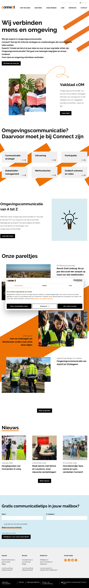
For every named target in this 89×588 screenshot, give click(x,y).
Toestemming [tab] (18, 285)
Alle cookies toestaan (69, 306)
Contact (84, 8)
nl (83, 2)
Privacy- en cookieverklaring (47, 583)
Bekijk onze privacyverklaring (11, 527)
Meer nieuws (44, 481)
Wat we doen (25, 8)
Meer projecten (44, 410)
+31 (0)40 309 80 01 (46, 568)
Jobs (62, 8)
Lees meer (66, 113)
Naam (4, 514)
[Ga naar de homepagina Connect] (8, 7)
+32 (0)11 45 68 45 (7, 568)
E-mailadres (50, 514)
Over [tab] (70, 285)
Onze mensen (51, 8)
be (80, 2)
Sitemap (21, 582)
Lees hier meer (7, 236)
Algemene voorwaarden (6, 583)
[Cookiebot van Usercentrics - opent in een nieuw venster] (74, 280)
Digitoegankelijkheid (33, 582)
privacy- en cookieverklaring (43, 298)
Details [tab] (44, 285)
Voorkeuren (43, 306)
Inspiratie (72, 8)
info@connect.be (7, 570)
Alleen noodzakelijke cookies (19, 306)
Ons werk (38, 8)
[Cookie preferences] (62, 582)
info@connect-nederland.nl (48, 570)
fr (86, 2)
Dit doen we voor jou (11, 63)
